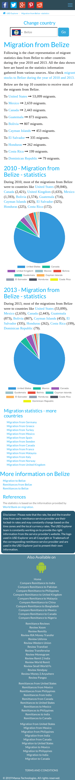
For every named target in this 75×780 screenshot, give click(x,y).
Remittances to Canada (37, 718)
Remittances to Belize (15, 488)
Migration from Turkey (20, 430)
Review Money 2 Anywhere (37, 673)
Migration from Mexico (21, 433)
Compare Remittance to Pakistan (37, 586)
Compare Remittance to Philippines (37, 590)
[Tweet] (14, 4)
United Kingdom (39, 192)
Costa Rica (16, 151)
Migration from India (37, 735)
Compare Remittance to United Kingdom (37, 594)
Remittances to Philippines (37, 710)
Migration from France (20, 449)
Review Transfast (38, 646)
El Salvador (16, 138)
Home (37, 579)
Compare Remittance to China (37, 602)
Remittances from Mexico (37, 687)
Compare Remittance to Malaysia (37, 598)
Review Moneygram (37, 654)
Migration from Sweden (21, 441)
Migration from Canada (21, 445)
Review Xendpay (37, 669)
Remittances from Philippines (37, 691)
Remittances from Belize (17, 484)
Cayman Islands (19, 131)
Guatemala (15, 117)
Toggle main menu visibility (70, 5)
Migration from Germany (22, 422)
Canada (13, 110)
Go (63, 32)
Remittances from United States (37, 683)
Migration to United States (37, 743)
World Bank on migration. (18, 507)
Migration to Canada (37, 758)
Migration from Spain (19, 437)
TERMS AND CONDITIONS (41, 770)
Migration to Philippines (37, 751)
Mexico (13, 103)
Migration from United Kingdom (26, 464)
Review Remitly (37, 631)
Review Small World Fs (37, 666)
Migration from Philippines (37, 731)
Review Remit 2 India (37, 658)
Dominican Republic (22, 158)
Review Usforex (37, 639)
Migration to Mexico (37, 747)
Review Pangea (38, 677)
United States (17, 96)
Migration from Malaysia (21, 453)
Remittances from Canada (37, 698)
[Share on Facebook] (5, 4)
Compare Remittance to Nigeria (38, 617)
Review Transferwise (37, 650)
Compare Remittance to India (37, 583)
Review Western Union (37, 642)
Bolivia (13, 124)
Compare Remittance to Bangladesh (37, 606)
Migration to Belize (14, 480)
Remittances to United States (37, 702)
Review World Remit (37, 662)
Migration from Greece (20, 426)
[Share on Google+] (22, 4)
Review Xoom (37, 627)
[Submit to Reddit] (40, 4)
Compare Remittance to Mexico (38, 610)
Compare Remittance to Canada (37, 614)
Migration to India (37, 754)
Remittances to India (37, 714)
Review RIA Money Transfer (37, 635)
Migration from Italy (19, 457)
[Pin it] (31, 4)
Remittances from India (38, 695)
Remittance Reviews (38, 623)
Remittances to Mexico (37, 706)
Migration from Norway (21, 460)
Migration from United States (37, 724)
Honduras (15, 145)
